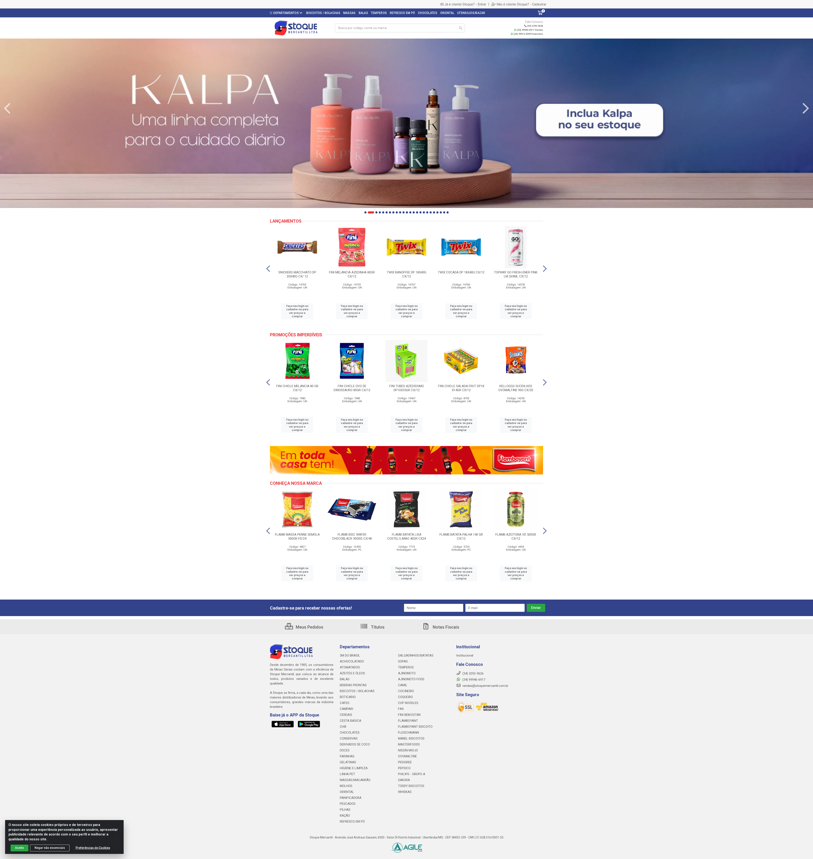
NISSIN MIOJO (408, 750)
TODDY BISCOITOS (411, 786)
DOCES (345, 750)
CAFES (344, 703)
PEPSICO (404, 768)
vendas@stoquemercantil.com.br (485, 686)
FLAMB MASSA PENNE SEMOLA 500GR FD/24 (297, 536)
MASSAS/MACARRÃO (355, 780)
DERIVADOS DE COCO (355, 744)
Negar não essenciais (50, 847)
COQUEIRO (405, 697)
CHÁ (343, 727)
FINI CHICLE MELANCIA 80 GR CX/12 (297, 388)
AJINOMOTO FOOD (411, 679)
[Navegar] (7, 108)
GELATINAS (348, 762)
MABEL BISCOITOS (411, 738)
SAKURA (404, 780)
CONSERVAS (349, 738)
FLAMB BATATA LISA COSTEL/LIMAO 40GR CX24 (406, 536)
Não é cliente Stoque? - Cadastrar (521, 4)
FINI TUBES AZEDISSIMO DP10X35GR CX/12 (406, 388)
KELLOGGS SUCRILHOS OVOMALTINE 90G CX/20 (515, 388)
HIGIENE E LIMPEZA (354, 768)
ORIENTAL (347, 792)
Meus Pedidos (309, 627)
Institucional (464, 655)
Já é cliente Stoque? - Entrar (465, 4)
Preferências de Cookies (93, 847)
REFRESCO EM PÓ (352, 821)
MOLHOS (346, 786)
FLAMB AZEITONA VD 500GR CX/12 (515, 536)
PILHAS (345, 810)
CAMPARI (346, 709)
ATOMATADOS (350, 667)
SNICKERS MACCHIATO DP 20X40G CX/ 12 (297, 274)
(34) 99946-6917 (473, 680)
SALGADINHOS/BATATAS (415, 655)
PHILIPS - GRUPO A (411, 774)
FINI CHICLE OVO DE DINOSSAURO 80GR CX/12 (352, 388)
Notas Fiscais (445, 627)
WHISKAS (405, 792)
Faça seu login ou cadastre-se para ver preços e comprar (297, 311)
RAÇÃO (345, 815)
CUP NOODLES (408, 703)
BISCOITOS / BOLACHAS (357, 691)
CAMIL (402, 685)
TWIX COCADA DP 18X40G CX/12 (461, 272)
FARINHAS (347, 756)
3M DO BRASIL (350, 655)
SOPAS (403, 661)
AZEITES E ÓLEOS (352, 673)
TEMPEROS (406, 667)
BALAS (345, 679)
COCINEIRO (406, 691)
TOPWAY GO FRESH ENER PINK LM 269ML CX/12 (516, 274)
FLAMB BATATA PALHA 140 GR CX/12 (461, 536)
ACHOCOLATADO (352, 661)
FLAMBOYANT (408, 721)
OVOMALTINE (407, 756)
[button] (365, 212)
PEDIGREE (405, 762)
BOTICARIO (348, 697)
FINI (401, 709)
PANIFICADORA (350, 798)
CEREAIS (346, 715)
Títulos (377, 627)
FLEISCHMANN (408, 732)
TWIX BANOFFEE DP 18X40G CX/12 (406, 274)
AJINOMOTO (407, 673)
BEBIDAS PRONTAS (353, 685)
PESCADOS (347, 804)
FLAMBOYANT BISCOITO (415, 727)
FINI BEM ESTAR (409, 715)
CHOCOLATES (349, 732)
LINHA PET (347, 774)
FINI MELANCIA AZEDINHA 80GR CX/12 (352, 274)
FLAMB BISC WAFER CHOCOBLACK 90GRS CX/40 (352, 536)
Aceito (19, 847)
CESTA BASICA (350, 721)
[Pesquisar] (460, 28)
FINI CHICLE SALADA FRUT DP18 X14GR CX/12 (461, 388)
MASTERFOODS (409, 744)
